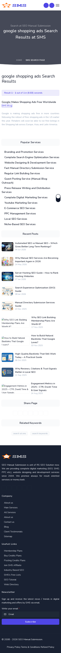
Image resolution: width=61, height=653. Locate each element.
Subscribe (30, 621)
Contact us (8, 522)
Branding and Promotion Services (24, 152)
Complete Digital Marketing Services (26, 197)
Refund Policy (47, 647)
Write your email (11, 608)
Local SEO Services (15, 219)
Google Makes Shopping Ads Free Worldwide (29, 102)
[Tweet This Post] (20, 413)
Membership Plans (12, 550)
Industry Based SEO (13, 570)
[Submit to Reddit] (40, 413)
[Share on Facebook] (15, 413)
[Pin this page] (30, 413)
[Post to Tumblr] (35, 413)
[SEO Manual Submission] (30, 456)
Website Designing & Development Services (30, 162)
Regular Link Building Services (22, 173)
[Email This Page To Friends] (46, 413)
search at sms (19, 433)
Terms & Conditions (30, 647)
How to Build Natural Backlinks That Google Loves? (43, 339)
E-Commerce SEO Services (19, 208)
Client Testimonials (13, 531)
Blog (6, 526)
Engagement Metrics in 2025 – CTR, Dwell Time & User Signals (44, 387)
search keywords (40, 433)
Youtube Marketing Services (20, 202)
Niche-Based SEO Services (20, 224)
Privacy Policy (13, 647)
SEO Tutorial (9, 579)
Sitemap (7, 536)
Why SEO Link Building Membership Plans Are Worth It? (43, 321)
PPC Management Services (20, 213)
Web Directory (11, 584)
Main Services (10, 507)
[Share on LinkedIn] (25, 413)
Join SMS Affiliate (12, 565)
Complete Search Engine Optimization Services (31, 157)
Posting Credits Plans (14, 560)
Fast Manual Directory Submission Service (29, 168)
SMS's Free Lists (12, 574)
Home (19, 60)
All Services (9, 512)
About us (8, 502)
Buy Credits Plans (12, 555)
